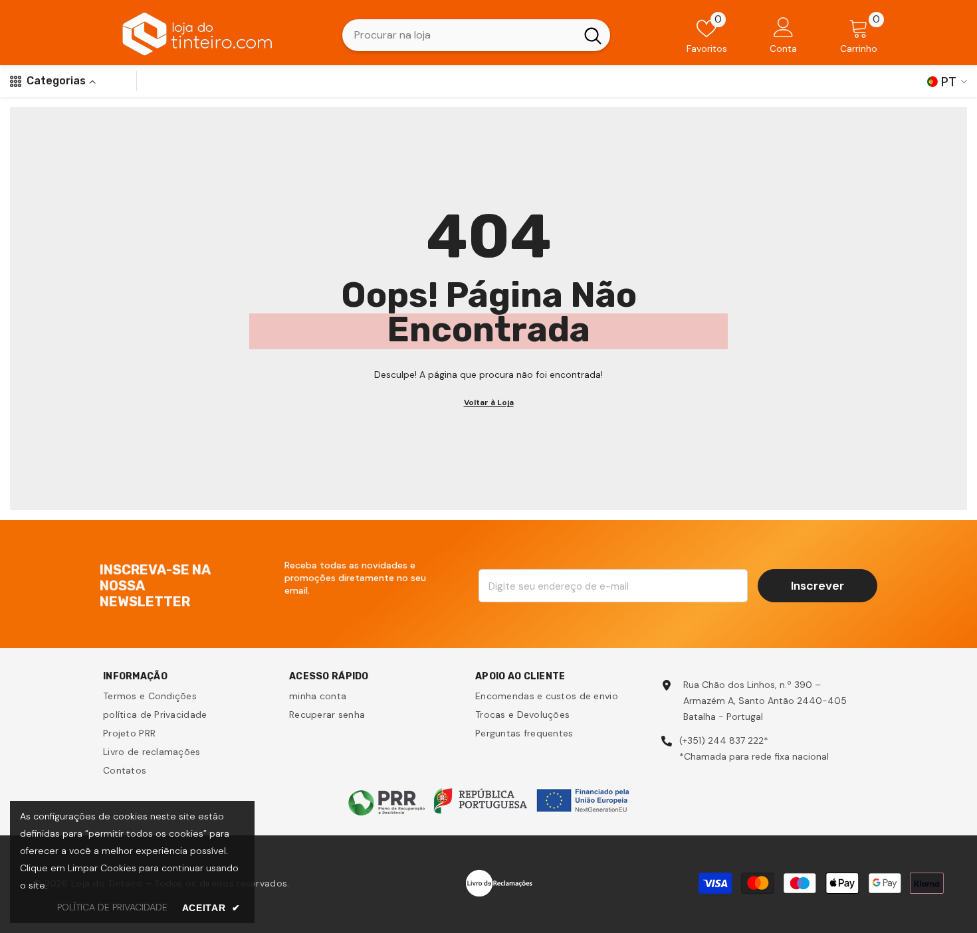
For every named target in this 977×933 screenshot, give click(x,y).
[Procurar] (476, 35)
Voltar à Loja (489, 402)
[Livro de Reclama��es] (499, 883)
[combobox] (459, 35)
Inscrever (817, 586)
